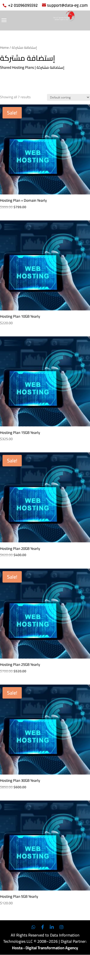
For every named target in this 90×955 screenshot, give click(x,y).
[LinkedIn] (52, 927)
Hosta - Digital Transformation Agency (45, 948)
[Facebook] (42, 927)
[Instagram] (62, 927)
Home (4, 47)
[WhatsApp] (34, 927)
